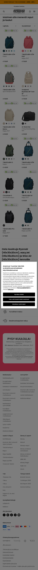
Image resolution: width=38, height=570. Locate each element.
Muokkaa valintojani (18, 304)
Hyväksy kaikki (19, 294)
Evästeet (10, 289)
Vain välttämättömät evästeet (19, 299)
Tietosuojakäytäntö (23, 288)
